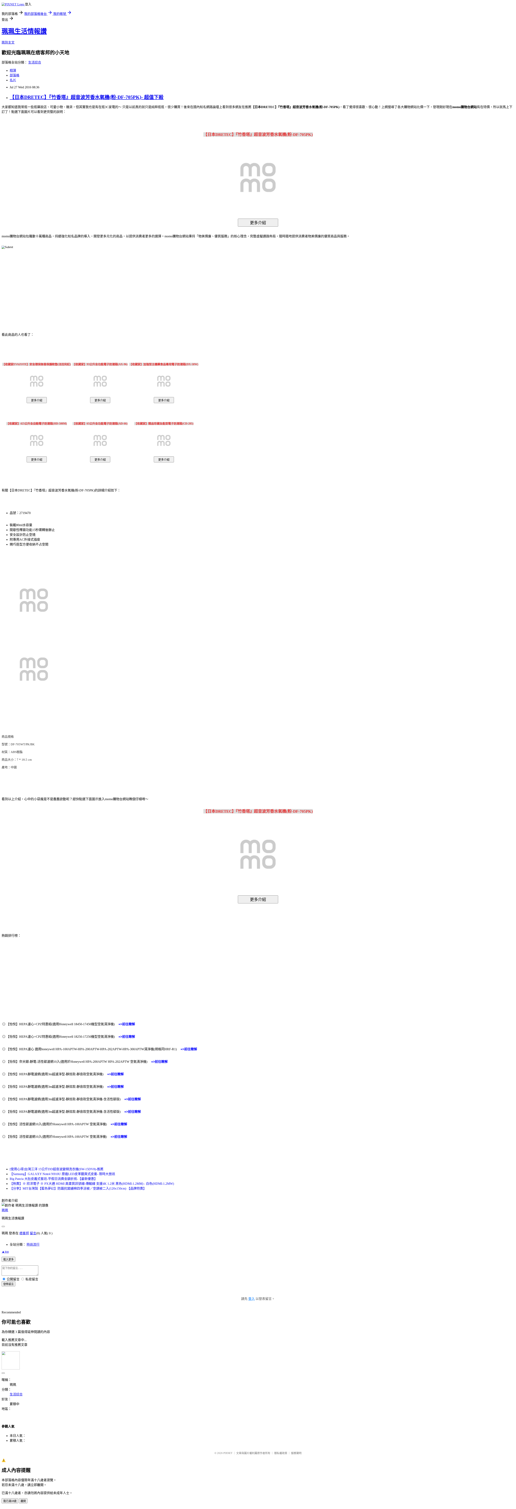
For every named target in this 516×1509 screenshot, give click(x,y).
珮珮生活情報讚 (24, 31)
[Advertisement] (224, 284)
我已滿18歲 (10, 1501)
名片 (13, 80)
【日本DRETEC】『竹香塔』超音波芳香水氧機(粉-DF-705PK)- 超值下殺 (86, 97)
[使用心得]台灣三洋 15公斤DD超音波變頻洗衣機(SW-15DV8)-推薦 (56, 1169)
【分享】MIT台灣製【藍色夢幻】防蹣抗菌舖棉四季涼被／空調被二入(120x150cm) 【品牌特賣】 (78, 1188)
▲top (5, 1251)
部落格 (14, 75)
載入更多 (8, 1259)
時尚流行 (33, 1244)
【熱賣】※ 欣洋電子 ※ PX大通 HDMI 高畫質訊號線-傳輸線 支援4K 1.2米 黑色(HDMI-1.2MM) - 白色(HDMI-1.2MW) (92, 1183)
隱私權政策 (280, 1453)
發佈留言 (8, 1284)
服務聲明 (296, 1453)
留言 (33, 1233)
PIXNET (227, 1453)
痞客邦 (24, 1233)
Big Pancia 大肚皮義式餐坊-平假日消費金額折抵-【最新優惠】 (53, 1179)
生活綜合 (34, 62)
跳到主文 (8, 42)
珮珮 (5, 1210)
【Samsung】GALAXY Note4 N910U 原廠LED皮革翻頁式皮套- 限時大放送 (62, 1174)
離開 (23, 1501)
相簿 (13, 70)
